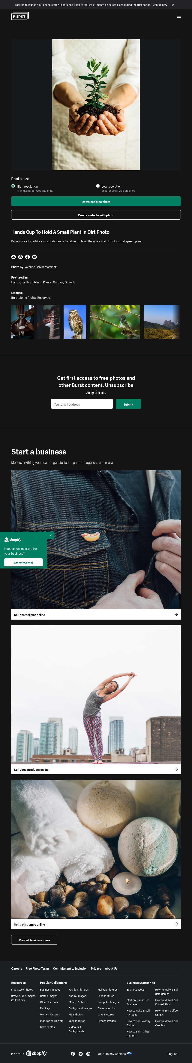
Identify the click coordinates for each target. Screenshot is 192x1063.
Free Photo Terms (38, 967)
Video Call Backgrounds (76, 1029)
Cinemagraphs (106, 1008)
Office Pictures (49, 1002)
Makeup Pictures (108, 989)
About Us (111, 967)
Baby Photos (47, 1027)
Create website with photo (96, 214)
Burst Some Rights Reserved (30, 297)
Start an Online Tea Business (138, 1002)
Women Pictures (50, 1014)
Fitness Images (107, 1020)
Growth (70, 281)
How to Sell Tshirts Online (138, 1033)
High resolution (27, 186)
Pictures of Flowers (51, 1020)
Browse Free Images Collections (23, 998)
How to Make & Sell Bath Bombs (166, 991)
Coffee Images (48, 996)
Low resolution (112, 186)
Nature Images (77, 996)
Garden (58, 281)
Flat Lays (45, 1008)
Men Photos (76, 1014)
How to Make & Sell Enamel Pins (166, 1002)
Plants (47, 281)
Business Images (50, 989)
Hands (15, 281)
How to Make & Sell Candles (166, 1023)
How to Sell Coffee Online (166, 1012)
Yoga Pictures (77, 1020)
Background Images (80, 1008)
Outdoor (35, 281)
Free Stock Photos (22, 989)
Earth (25, 281)
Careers (16, 967)
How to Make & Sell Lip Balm (138, 1012)
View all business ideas (34, 939)
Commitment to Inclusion (70, 967)
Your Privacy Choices (112, 1053)
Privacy (96, 967)
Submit (128, 404)
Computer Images (108, 1002)
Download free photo (96, 201)
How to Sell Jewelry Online (138, 1023)
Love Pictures (106, 1014)
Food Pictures (106, 996)
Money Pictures (78, 1002)
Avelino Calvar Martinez (40, 266)
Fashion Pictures (79, 989)
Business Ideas (135, 989)
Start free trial (23, 562)
